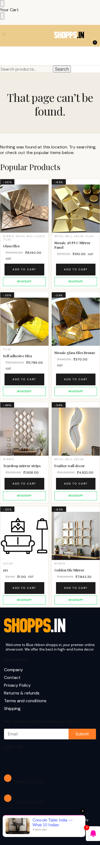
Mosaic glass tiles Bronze (74, 353)
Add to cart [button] (24, 269)
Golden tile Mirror (69, 570)
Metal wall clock (30, 236)
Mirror (8, 236)
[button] (4, 34)
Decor (8, 563)
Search (62, 69)
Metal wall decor (69, 236)
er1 (5, 570)
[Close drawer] (2, 16)
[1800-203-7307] (7, 778)
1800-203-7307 (29, 782)
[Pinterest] (62, 761)
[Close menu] (2, 3)
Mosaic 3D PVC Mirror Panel (72, 245)
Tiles (7, 239)
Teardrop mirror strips (22, 466)
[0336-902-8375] (7, 798)
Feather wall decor (69, 466)
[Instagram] (27, 761)
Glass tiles (11, 246)
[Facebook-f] (10, 761)
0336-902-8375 (29, 802)
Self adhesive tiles (17, 356)
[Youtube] (44, 761)
